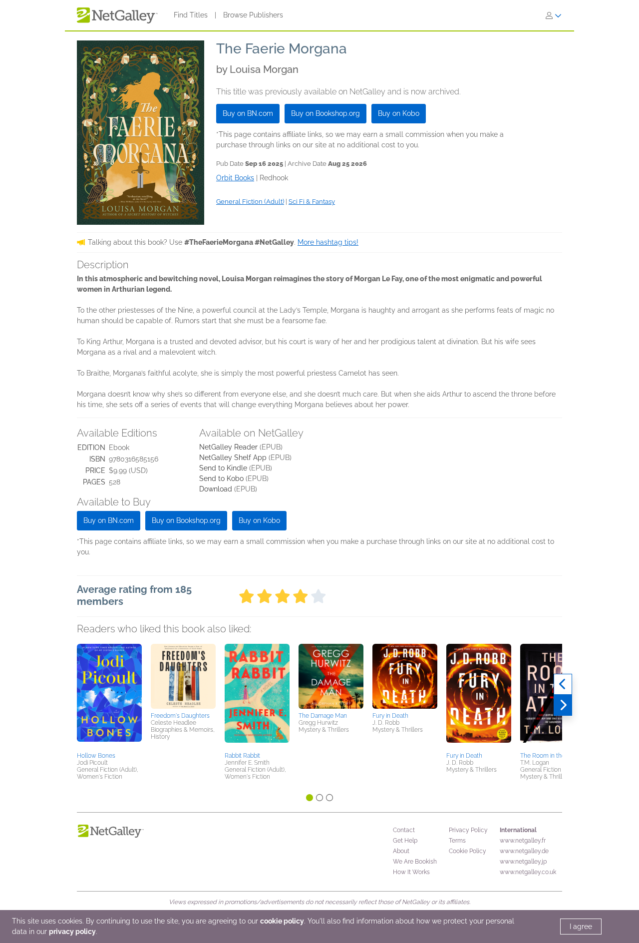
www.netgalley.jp (523, 861)
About (401, 851)
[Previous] (563, 684)
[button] (109, 696)
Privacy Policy (468, 830)
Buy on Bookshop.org (325, 113)
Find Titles (191, 15)
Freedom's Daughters (180, 715)
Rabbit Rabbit (242, 755)
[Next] (563, 705)
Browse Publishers (253, 15)
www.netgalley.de (524, 851)
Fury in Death (390, 715)
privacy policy (72, 932)
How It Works (411, 872)
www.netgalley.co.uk (528, 872)
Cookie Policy (467, 851)
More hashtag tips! (328, 242)
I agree (581, 927)
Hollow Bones (96, 755)
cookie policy (282, 921)
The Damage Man (323, 715)
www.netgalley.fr (523, 840)
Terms (457, 840)
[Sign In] (553, 15)
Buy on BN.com (248, 113)
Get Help (405, 840)
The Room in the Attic (549, 755)
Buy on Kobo (398, 113)
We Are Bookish (415, 861)
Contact (404, 830)
